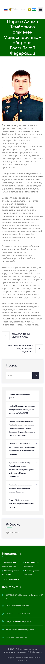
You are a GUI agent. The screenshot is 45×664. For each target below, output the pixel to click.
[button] (40, 9)
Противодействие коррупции (11, 572)
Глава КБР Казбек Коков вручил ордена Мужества (20, 349)
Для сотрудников (11, 579)
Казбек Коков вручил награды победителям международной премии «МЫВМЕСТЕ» (22, 409)
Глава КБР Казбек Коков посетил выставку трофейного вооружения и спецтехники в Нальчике (22, 449)
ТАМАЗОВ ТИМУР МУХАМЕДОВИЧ (21, 336)
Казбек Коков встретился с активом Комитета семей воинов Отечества (20, 488)
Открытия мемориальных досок (20, 396)
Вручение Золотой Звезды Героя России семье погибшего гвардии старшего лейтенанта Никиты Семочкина (21, 469)
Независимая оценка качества (9, 564)
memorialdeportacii (23, 621)
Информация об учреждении (31, 564)
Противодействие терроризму (31, 572)
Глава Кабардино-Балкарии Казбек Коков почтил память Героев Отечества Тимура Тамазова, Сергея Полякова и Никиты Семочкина (22, 428)
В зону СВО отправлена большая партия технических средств (21, 503)
